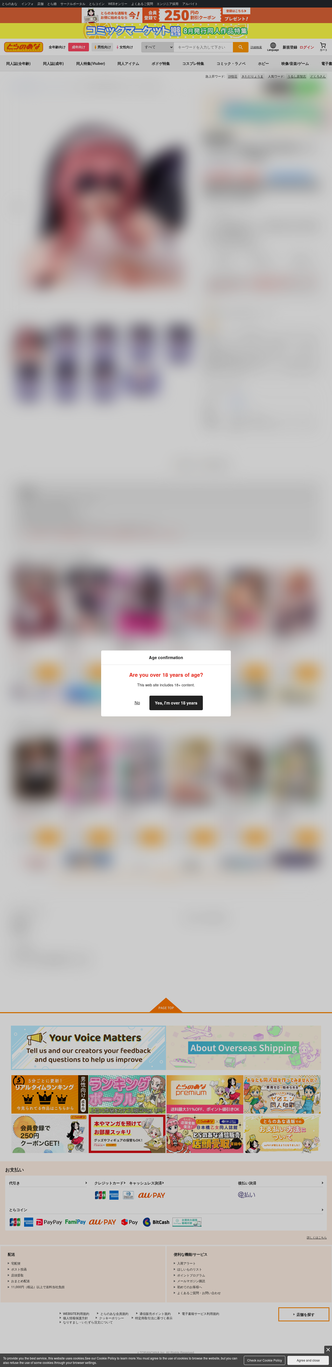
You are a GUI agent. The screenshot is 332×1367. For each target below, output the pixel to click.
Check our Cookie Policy (264, 1360)
